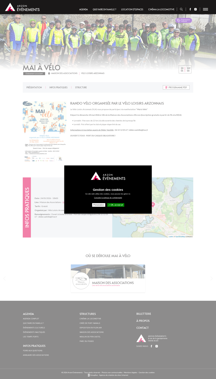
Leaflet (171, 237)
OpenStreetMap (180, 237)
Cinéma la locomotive (161, 9)
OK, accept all (116, 205)
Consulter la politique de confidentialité (108, 198)
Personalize (98, 205)
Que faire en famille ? (104, 9)
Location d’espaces (132, 9)
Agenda (83, 9)
